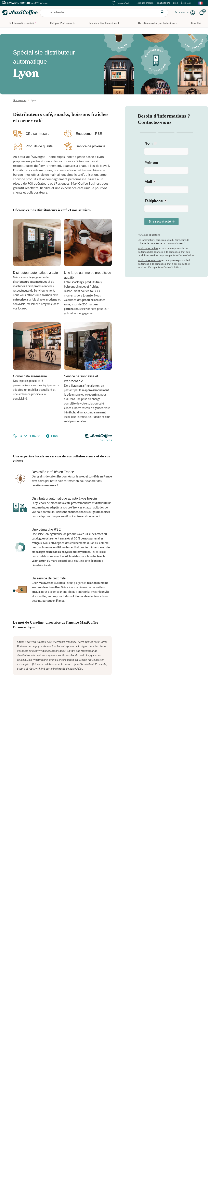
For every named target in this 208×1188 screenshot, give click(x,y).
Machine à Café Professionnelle (104, 23)
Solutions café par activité (23, 23)
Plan (54, 436)
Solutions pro (163, 2)
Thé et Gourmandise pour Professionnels (157, 23)
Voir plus (44, 3)
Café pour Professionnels (62, 23)
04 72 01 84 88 (29, 436)
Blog (175, 2)
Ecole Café (196, 23)
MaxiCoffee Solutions (149, 260)
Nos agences (19, 100)
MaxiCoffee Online (148, 248)
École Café (186, 2)
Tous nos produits (145, 2)
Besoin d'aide (123, 3)
